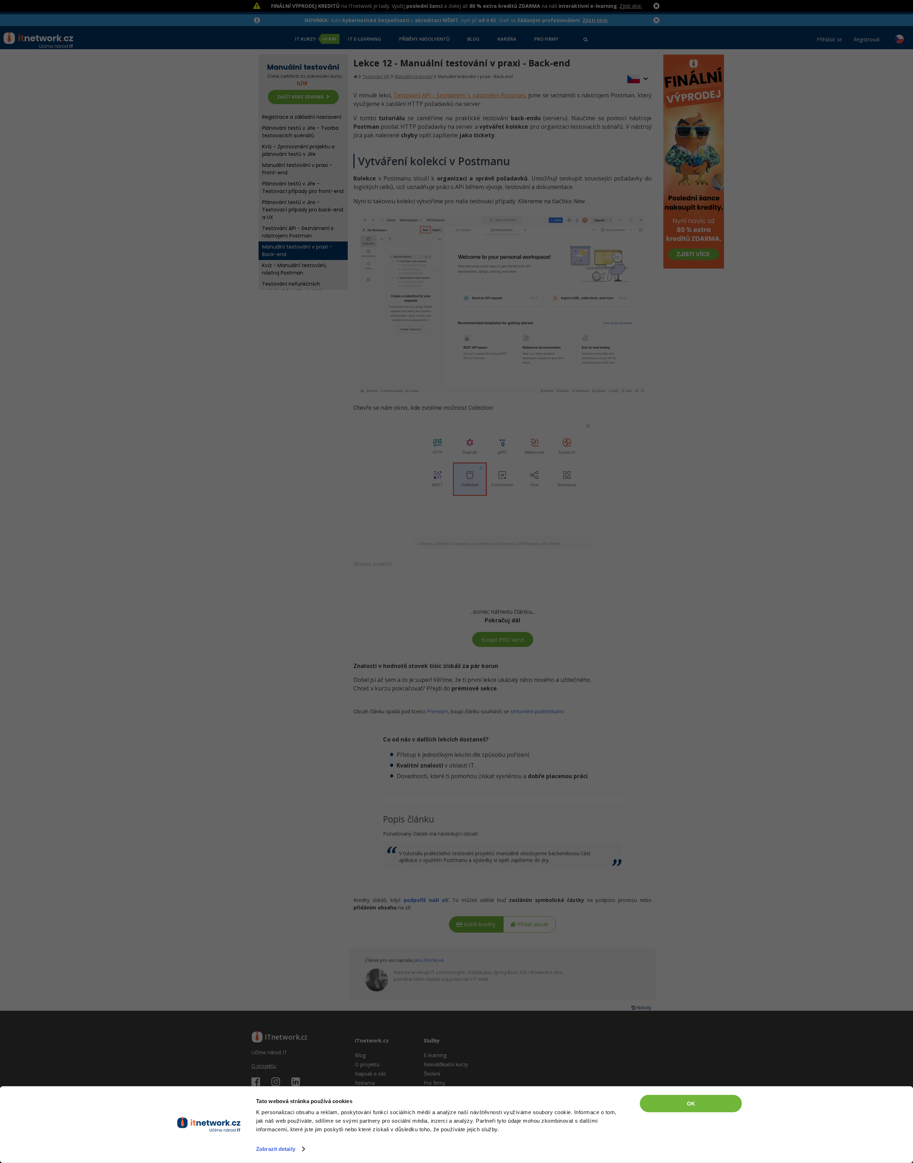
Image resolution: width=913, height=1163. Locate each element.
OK (691, 1104)
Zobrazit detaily (275, 1149)
